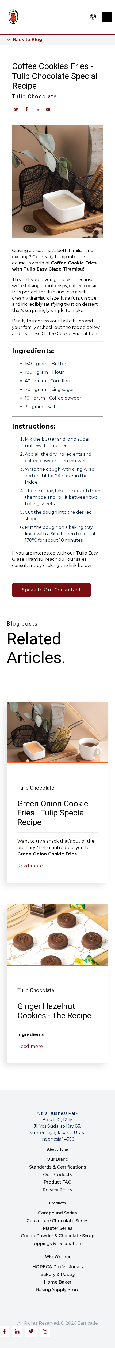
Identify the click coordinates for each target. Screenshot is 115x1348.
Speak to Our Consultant (51, 589)
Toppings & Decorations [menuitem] (57, 1243)
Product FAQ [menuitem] (58, 1182)
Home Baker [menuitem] (57, 1282)
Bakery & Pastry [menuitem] (57, 1274)
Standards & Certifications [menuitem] (57, 1167)
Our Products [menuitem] (57, 1174)
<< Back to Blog (24, 39)
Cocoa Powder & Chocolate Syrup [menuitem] (57, 1235)
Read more (30, 865)
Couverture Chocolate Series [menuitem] (57, 1220)
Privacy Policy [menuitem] (57, 1189)
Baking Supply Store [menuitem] (57, 1289)
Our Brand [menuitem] (57, 1159)
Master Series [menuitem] (57, 1228)
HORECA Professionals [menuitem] (57, 1266)
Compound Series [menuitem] (57, 1213)
